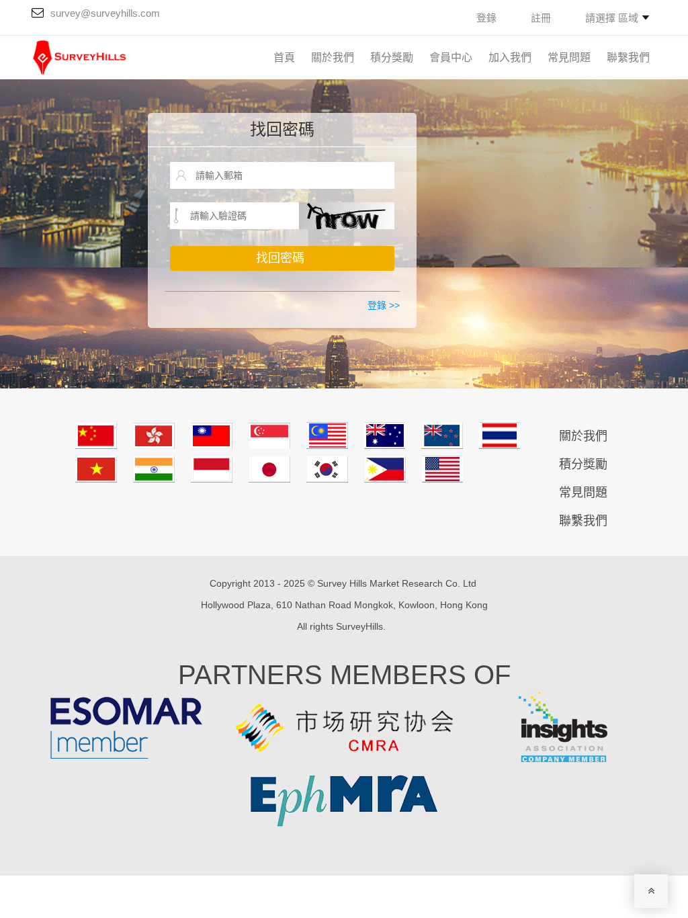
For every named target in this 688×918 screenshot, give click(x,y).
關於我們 (332, 57)
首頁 (284, 57)
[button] (617, 17)
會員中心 (450, 57)
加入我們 (509, 57)
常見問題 (569, 57)
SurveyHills (359, 626)
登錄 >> (384, 305)
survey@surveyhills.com (105, 13)
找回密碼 (282, 129)
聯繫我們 (628, 57)
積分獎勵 (391, 57)
